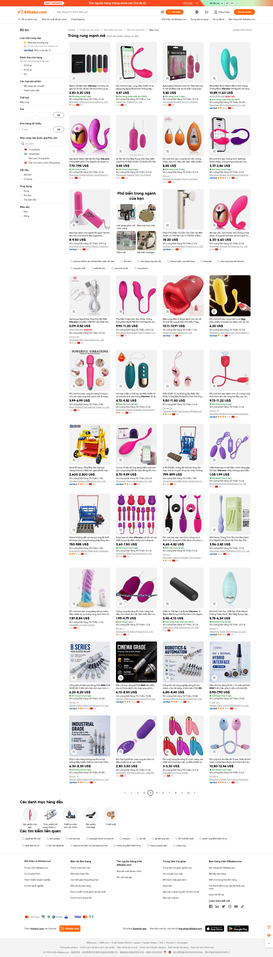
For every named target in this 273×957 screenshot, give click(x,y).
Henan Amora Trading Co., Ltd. (177, 332)
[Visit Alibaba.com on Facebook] (211, 906)
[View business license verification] (165, 952)
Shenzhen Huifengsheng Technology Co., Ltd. (89, 175)
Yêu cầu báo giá (124, 877)
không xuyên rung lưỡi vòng (182, 261)
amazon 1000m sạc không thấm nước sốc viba (94, 261)
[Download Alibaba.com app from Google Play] (238, 928)
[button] (162, 12)
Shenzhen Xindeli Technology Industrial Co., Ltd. (230, 175)
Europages (182, 942)
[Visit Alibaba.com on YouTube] (236, 906)
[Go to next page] (194, 793)
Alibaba (71, 30)
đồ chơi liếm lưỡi (186, 839)
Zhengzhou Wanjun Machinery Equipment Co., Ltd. (89, 551)
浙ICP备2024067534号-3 (217, 952)
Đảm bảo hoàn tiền (79, 873)
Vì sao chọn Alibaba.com (36, 867)
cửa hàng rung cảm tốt (150, 261)
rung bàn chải (79, 268)
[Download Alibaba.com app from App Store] (214, 928)
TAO (161, 942)
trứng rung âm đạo (158, 846)
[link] (269, 927)
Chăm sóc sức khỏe (89, 30)
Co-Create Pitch (32, 873)
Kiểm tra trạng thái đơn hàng (223, 879)
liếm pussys (55, 839)
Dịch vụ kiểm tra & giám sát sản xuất (88, 891)
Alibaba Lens (37, 928)
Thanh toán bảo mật (80, 867)
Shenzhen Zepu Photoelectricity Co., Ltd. (229, 551)
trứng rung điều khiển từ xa (129, 846)
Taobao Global (149, 942)
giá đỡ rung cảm (162, 839)
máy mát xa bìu (121, 268)
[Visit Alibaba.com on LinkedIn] (217, 906)
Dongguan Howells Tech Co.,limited (180, 102)
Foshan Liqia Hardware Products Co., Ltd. (183, 246)
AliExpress (91, 942)
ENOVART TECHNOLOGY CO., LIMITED (135, 773)
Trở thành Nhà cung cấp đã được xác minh (227, 887)
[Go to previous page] (125, 793)
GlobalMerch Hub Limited (81, 625)
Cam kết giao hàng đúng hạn (84, 879)
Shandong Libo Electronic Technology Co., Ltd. (230, 332)
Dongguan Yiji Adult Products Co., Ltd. (134, 631)
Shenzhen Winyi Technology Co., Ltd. (227, 105)
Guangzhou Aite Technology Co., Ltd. (181, 627)
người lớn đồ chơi (32, 839)
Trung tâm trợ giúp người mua (177, 867)
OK (58, 115)
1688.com (104, 942)
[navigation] (42, 412)
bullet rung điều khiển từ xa (214, 839)
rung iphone (142, 268)
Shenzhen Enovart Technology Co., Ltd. (228, 246)
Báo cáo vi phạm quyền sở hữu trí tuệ (181, 891)
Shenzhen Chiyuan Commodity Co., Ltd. (88, 102)
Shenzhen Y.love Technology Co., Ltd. (134, 481)
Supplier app (139, 928)
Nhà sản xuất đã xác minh (129, 871)
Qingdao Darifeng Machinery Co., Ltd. (87, 481)
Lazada (136, 942)
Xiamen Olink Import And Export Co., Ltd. (89, 705)
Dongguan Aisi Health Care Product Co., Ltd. (136, 332)
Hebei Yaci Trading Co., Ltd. (129, 102)
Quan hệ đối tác (216, 894)
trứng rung (181, 846)
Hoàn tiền (167, 885)
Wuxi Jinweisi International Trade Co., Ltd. (89, 407)
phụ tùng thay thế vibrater (232, 261)
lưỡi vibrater (99, 268)
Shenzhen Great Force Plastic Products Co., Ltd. (89, 246)
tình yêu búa (74, 839)
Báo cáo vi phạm (171, 897)
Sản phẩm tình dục (113, 30)
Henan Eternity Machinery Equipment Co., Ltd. (183, 481)
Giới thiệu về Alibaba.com (37, 861)
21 (188, 793)
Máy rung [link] (153, 30)
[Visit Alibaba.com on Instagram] (230, 906)
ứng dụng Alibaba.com (190, 928)
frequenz (126, 839)
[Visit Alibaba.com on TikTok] (242, 906)
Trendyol (170, 942)
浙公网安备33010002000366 (188, 952)
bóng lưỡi (207, 261)
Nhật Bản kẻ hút (32, 846)
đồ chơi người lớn (56, 846)
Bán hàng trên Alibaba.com (222, 867)
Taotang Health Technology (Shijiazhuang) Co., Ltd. (183, 411)
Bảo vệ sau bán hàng (80, 885)
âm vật (143, 839)
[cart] (207, 12)
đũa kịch (127, 261)
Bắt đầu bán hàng (217, 873)
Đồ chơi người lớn (136, 30)
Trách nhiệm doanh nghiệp (37, 879)
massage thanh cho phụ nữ (101, 839)
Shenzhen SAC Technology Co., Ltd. (86, 340)
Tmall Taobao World (121, 942)
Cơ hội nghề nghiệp (33, 885)
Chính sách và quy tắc (81, 897)
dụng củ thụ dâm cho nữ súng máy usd (90, 846)
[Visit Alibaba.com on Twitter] (223, 906)
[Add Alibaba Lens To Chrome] (69, 928)
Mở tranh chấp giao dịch (174, 879)
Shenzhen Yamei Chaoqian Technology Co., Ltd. (136, 409)
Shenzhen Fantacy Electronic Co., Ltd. (227, 483)
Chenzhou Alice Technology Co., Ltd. (134, 553)
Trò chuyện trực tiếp (173, 873)
